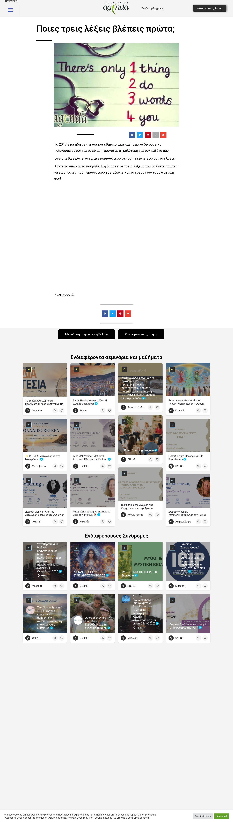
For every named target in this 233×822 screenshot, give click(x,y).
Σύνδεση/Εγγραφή (153, 8)
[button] (132, 135)
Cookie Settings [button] (203, 816)
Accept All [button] (221, 816)
